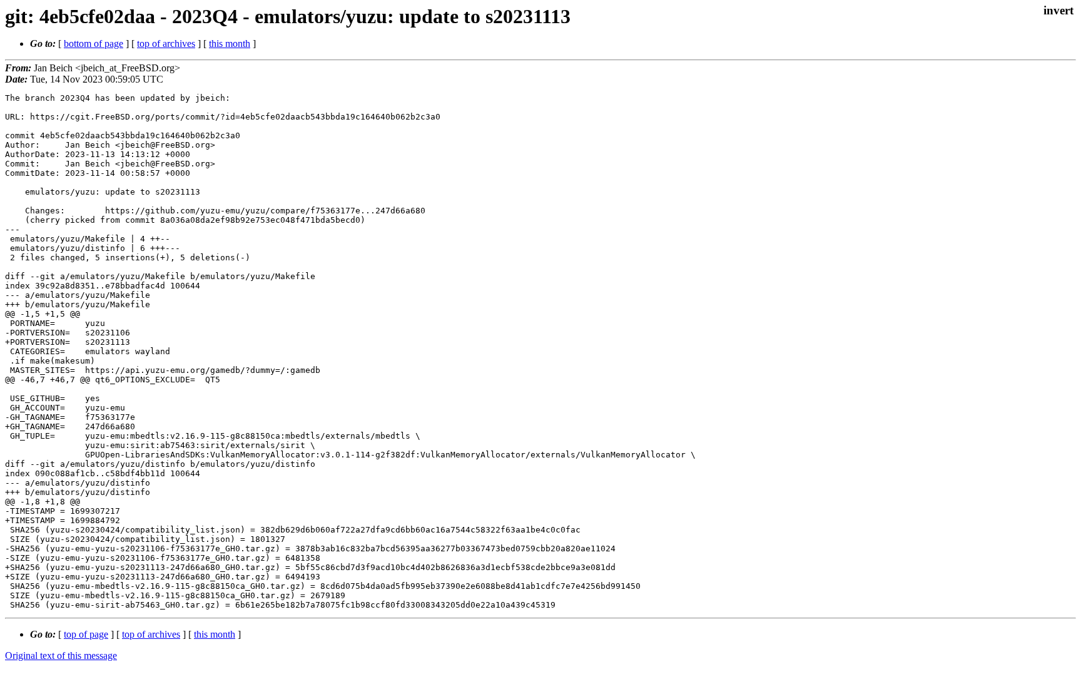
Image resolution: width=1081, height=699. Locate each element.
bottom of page (93, 43)
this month (229, 43)
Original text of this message (61, 655)
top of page (86, 634)
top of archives (166, 43)
